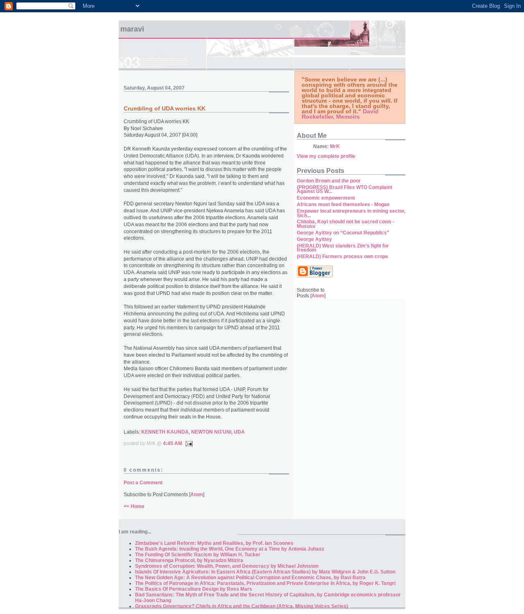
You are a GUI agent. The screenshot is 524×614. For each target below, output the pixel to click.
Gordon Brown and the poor (329, 181)
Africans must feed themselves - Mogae (343, 204)
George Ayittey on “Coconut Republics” (343, 233)
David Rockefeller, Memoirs (340, 114)
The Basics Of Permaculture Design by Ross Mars (193, 589)
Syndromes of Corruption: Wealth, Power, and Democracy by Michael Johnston (226, 566)
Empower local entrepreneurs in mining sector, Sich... (351, 213)
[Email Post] (188, 443)
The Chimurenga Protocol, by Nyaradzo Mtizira (189, 560)
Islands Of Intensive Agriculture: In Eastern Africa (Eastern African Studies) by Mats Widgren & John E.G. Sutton (265, 572)
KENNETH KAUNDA (165, 432)
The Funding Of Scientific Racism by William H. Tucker (197, 555)
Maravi (132, 29)
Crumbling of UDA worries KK (165, 108)
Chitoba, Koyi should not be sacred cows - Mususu (345, 224)
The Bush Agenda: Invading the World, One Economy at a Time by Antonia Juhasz (229, 549)
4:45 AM (172, 443)
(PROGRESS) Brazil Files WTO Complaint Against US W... (344, 189)
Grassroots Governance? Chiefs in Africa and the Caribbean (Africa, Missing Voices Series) (241, 606)
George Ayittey (314, 239)
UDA (239, 432)
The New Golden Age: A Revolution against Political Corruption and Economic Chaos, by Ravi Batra (250, 577)
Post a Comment (143, 483)
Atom (196, 494)
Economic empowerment (326, 198)
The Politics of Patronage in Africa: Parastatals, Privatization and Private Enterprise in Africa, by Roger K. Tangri (265, 583)
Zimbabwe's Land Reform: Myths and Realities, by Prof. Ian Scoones (214, 543)
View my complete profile (326, 156)
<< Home (134, 506)
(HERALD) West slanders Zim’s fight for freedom (343, 248)
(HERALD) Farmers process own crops (342, 256)
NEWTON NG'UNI (211, 432)
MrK (335, 146)
